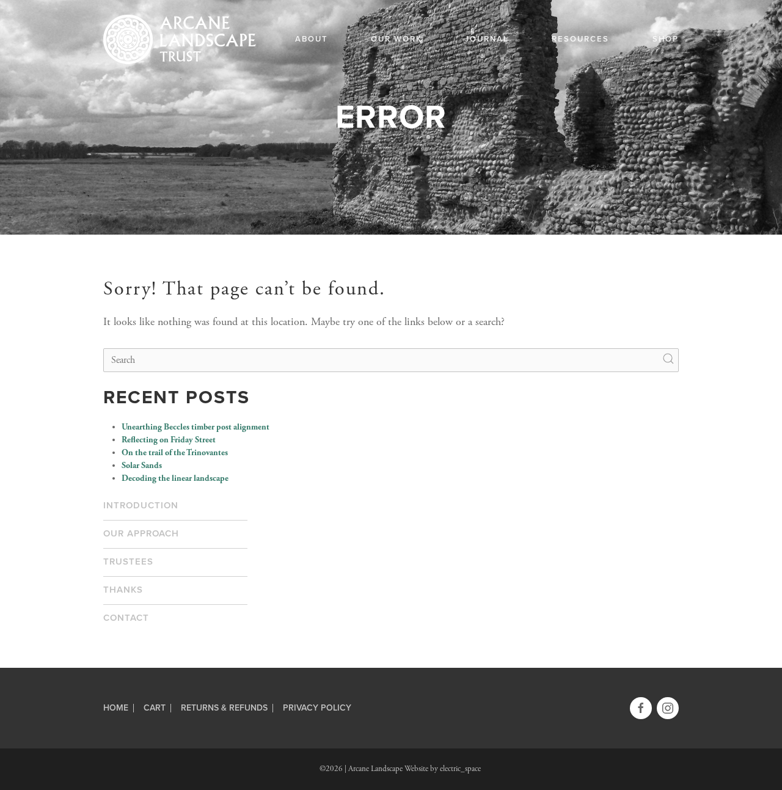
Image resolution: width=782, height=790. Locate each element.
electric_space (460, 769)
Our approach (141, 533)
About (311, 39)
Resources (580, 39)
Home (115, 708)
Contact (126, 617)
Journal (487, 39)
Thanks (123, 589)
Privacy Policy (317, 708)
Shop (665, 39)
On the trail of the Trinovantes (175, 452)
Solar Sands (142, 465)
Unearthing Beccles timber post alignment (195, 427)
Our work (396, 39)
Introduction (140, 505)
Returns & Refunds (224, 708)
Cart (155, 708)
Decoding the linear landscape (175, 478)
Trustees (128, 561)
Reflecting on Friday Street (169, 439)
